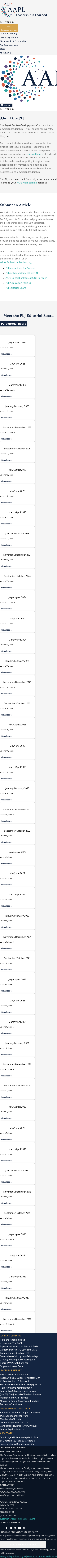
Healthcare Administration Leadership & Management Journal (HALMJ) (18, 1391)
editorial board (34, 154)
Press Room (16, 1444)
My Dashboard (9, 1415)
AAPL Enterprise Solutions (23, 1544)
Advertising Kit (19, 1556)
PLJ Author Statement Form (21, 272)
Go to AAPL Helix (7, 22)
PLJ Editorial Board (16, 287)
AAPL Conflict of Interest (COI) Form (25, 277)
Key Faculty (18, 1440)
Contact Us (28, 1444)
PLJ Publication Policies (18, 282)
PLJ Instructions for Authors (20, 268)
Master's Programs (17, 1356)
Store (2, 49)
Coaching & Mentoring (19, 1359)
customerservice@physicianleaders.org (17, 1518)
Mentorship (18, 1422)
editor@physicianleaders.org (16, 262)
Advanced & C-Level (17, 1349)
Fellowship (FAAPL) (20, 1425)
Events (12, 1353)
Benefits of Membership (12, 1412)
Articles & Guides (15, 1377)
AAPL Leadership (19, 1437)
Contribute (16, 1404)
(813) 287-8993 (7, 1515)
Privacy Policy (6, 1556)
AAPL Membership (27, 182)
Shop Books (17, 1400)
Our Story (5, 1437)
